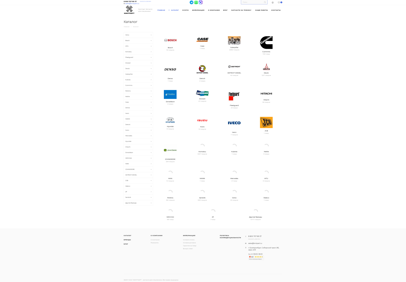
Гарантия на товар (189, 265)
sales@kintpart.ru (132, 3)
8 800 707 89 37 (130, 1)
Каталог (127, 255)
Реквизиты (154, 262)
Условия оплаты (188, 259)
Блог (126, 263)
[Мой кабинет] (273, 2)
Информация (189, 255)
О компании (156, 255)
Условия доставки (189, 262)
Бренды (127, 259)
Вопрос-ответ (188, 268)
